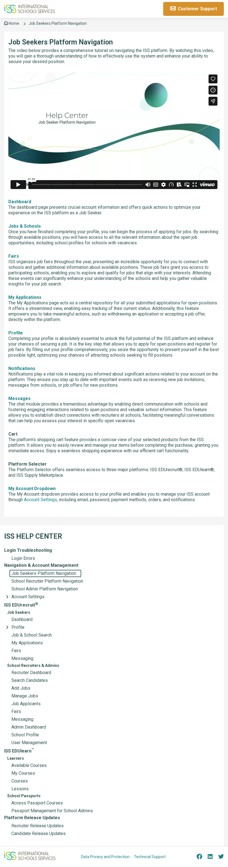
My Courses (23, 773)
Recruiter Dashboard (31, 672)
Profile (17, 627)
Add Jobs (20, 688)
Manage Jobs (24, 696)
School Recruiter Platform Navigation (47, 581)
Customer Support (197, 8)
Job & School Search (31, 635)
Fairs (16, 650)
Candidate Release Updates (38, 833)
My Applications (27, 642)
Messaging (22, 658)
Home (13, 23)
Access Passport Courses (37, 803)
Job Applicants (26, 703)
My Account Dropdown (32, 488)
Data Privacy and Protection (105, 856)
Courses (19, 781)
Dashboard (22, 619)
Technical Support (150, 856)
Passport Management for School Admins (52, 810)
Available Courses (29, 765)
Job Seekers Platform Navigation (43, 573)
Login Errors (23, 558)
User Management (29, 742)
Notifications (21, 368)
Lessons (20, 788)
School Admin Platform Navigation (44, 589)
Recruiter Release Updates (37, 825)
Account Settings (27, 596)
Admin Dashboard (28, 727)
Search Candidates (29, 680)
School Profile (25, 734)
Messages (19, 398)
